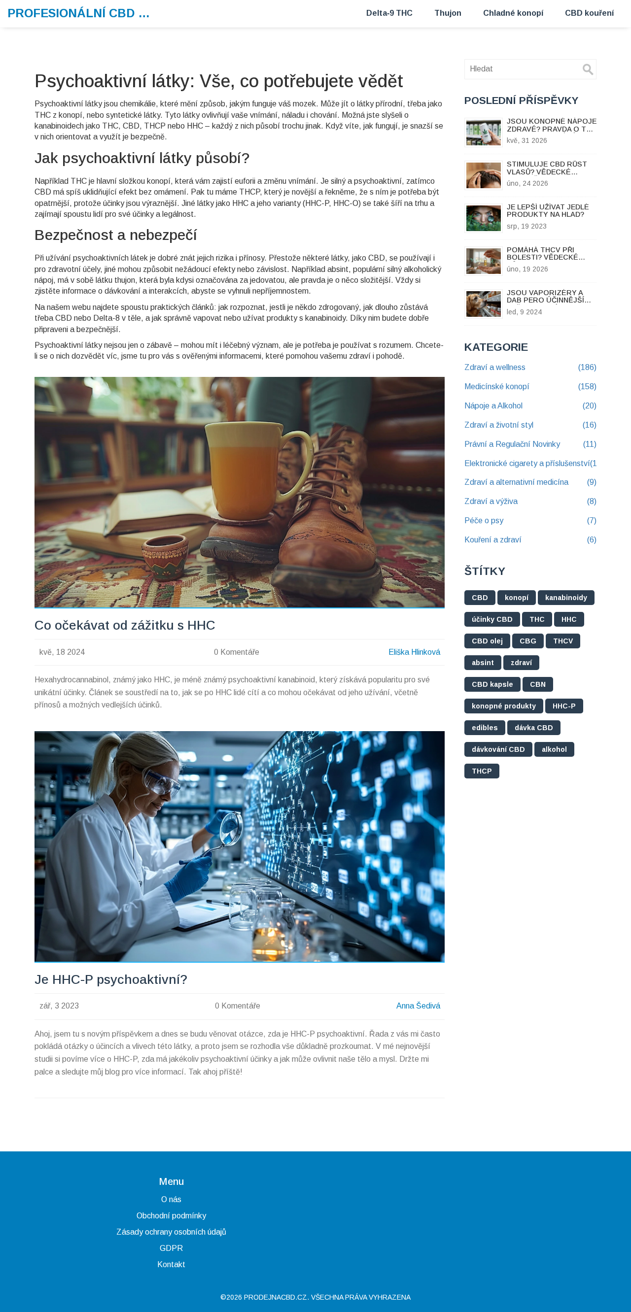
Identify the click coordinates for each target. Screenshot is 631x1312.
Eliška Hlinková (414, 652)
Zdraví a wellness (530, 367)
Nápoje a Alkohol (530, 406)
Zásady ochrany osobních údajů (171, 1232)
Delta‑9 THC (389, 13)
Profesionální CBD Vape (81, 13)
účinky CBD (492, 619)
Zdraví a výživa (530, 501)
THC (537, 619)
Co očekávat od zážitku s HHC (125, 625)
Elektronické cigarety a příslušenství (530, 463)
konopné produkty (504, 706)
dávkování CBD (498, 749)
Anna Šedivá (418, 1006)
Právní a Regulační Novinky (530, 444)
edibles (485, 728)
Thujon (447, 13)
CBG (528, 641)
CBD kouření (589, 13)
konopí (516, 598)
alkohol (554, 749)
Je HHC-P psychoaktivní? (111, 980)
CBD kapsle (492, 684)
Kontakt (171, 1264)
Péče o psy (530, 520)
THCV (563, 641)
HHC (569, 619)
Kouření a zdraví (530, 540)
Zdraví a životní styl (530, 425)
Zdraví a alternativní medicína (530, 482)
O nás (171, 1199)
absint (483, 663)
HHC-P (564, 706)
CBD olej (487, 641)
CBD (480, 598)
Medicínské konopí (530, 386)
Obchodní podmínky (171, 1215)
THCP (482, 771)
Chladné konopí (513, 13)
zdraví (521, 663)
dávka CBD (534, 728)
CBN (538, 684)
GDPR (171, 1248)
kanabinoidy (566, 598)
